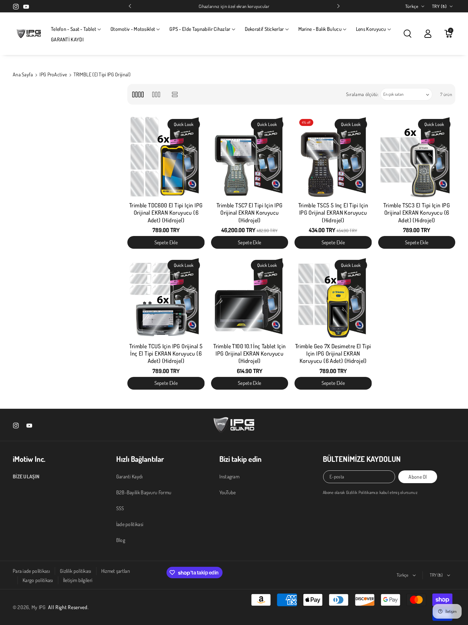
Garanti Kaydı (129, 476)
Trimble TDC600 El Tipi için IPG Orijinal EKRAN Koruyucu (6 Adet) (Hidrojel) (165, 213)
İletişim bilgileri (77, 580)
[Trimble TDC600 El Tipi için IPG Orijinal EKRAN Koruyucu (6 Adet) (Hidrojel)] (166, 156)
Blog (120, 540)
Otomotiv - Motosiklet (132, 29)
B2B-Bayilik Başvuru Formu (144, 492)
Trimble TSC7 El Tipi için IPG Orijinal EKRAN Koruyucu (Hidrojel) (249, 213)
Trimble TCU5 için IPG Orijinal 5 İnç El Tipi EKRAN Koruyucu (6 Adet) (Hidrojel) (165, 354)
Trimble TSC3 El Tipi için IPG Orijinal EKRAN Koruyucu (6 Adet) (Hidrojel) (416, 213)
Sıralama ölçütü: (362, 94)
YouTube (227, 492)
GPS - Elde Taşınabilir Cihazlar (199, 29)
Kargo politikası (38, 580)
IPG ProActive (53, 74)
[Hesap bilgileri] (428, 34)
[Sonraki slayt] (338, 6)
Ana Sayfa (23, 74)
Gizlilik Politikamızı (362, 492)
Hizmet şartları (115, 571)
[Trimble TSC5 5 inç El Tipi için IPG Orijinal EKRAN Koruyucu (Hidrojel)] (333, 156)
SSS (120, 508)
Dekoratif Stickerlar (264, 29)
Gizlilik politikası (75, 571)
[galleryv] (156, 94)
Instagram (229, 476)
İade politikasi (130, 524)
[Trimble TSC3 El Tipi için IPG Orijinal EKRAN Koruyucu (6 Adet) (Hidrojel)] (417, 156)
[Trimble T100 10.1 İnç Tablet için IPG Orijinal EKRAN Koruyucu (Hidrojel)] (249, 297)
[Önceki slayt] (130, 6)
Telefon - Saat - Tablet (73, 29)
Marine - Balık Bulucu (320, 29)
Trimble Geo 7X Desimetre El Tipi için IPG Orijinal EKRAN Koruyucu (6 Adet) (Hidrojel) (333, 354)
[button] (76, 29)
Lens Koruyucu (371, 29)
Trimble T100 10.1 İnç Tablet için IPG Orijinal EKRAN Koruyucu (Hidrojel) (249, 354)
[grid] (138, 94)
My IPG (39, 607)
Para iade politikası (31, 571)
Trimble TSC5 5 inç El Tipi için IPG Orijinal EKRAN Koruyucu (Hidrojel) (333, 213)
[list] (175, 94)
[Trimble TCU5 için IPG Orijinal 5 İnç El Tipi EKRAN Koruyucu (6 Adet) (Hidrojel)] (166, 297)
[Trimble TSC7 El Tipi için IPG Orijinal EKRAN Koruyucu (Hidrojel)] (249, 156)
